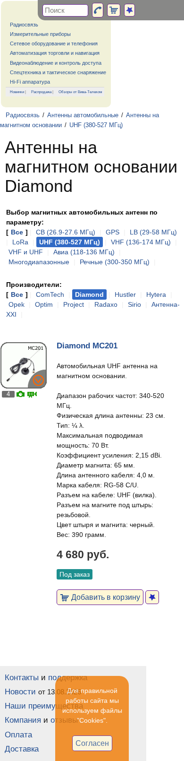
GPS (112, 232)
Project (73, 304)
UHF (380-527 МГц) (96, 125)
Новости (20, 691)
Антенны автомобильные (82, 115)
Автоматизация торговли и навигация (55, 53)
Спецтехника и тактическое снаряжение (58, 72)
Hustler (125, 294)
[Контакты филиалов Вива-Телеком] (97, 10)
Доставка (22, 748)
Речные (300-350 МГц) (115, 262)
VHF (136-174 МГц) (141, 242)
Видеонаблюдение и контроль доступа (55, 63)
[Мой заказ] (113, 10)
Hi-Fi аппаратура (30, 82)
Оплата (18, 734)
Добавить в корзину (104, 597)
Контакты (22, 677)
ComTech (50, 294)
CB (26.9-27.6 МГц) (65, 232)
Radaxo (105, 304)
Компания (23, 720)
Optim (44, 304)
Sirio (134, 304)
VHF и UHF (25, 252)
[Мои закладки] (129, 10)
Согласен (92, 743)
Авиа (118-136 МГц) (84, 252)
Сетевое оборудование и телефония (54, 43)
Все (17, 232)
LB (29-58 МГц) (153, 232)
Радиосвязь (24, 24)
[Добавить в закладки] (152, 597)
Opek (16, 304)
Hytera (156, 294)
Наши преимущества (44, 705)
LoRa (20, 242)
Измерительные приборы (40, 34)
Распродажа (41, 91)
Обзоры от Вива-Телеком (80, 91)
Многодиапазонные (38, 262)
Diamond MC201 (87, 345)
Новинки (17, 91)
